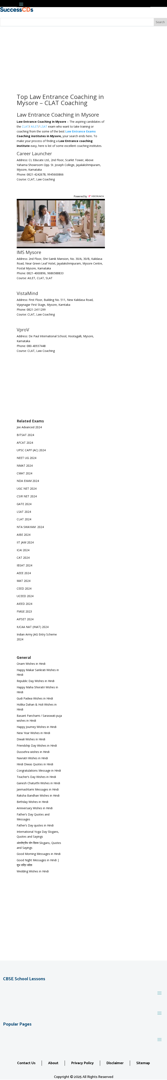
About (53, 1063)
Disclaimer (115, 1063)
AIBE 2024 (24, 535)
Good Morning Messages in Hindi (38, 854)
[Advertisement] (83, 56)
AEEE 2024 (24, 573)
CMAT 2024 (24, 473)
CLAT (25, 126)
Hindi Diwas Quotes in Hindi (35, 764)
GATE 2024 (24, 504)
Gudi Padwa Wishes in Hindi (35, 698)
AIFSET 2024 (25, 619)
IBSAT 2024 (25, 565)
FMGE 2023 (24, 611)
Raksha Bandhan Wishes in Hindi (38, 795)
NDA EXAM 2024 (28, 481)
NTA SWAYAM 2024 (30, 527)
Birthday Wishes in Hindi (32, 802)
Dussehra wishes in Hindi (33, 752)
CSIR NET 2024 (27, 496)
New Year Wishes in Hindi (33, 733)
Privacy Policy (82, 1063)
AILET (34, 126)
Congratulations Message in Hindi (39, 770)
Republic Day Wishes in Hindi (35, 681)
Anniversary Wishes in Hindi (35, 808)
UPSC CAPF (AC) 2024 (31, 450)
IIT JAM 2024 (25, 542)
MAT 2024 (24, 581)
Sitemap (143, 1063)
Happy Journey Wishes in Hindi (36, 727)
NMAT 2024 (25, 465)
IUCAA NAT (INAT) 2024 (32, 627)
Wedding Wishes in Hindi (33, 871)
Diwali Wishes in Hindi (31, 739)
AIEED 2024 (25, 604)
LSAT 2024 (24, 512)
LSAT (43, 126)
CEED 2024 (24, 588)
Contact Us (26, 1063)
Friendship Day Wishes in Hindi (37, 745)
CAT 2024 (23, 558)
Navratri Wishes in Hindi (32, 758)
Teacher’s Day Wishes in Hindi (36, 777)
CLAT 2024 (24, 519)
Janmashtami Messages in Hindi (38, 789)
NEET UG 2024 (26, 458)
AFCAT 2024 (25, 443)
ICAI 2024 (23, 550)
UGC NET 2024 (26, 488)
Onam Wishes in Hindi (31, 664)
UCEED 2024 (25, 596)
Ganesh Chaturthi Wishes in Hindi (38, 783)
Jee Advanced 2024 (29, 427)
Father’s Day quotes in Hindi (35, 825)
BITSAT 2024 (25, 435)
